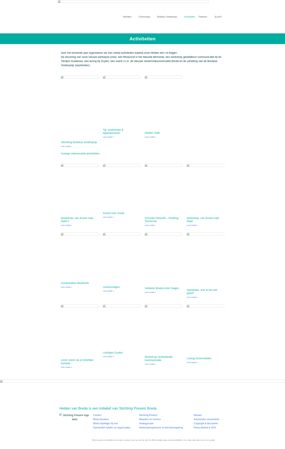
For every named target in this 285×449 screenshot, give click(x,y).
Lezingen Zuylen (113, 352)
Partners (203, 16)
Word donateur (101, 419)
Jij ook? (218, 16)
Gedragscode (146, 423)
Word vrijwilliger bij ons (105, 423)
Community (144, 16)
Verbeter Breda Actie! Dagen (162, 288)
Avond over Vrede (113, 213)
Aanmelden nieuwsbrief (206, 419)
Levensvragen (111, 287)
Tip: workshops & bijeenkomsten (113, 131)
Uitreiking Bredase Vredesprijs (79, 142)
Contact (97, 415)
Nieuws (198, 415)
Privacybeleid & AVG (205, 427)
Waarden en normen (150, 419)
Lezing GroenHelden (199, 358)
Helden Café (152, 132)
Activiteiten (189, 16)
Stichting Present (148, 415)
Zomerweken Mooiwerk (75, 283)
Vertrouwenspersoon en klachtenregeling (161, 427)
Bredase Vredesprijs (167, 16)
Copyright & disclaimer (206, 423)
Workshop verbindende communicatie (158, 358)
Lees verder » (66, 146)
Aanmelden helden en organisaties (111, 427)
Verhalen (127, 16)
